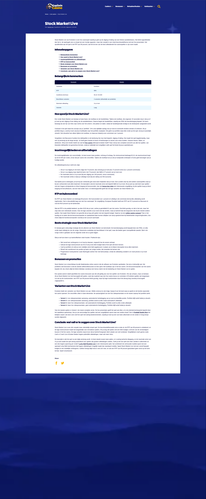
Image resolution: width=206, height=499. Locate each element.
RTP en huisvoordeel (68, 62)
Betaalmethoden (133, 6)
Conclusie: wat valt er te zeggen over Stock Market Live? (80, 71)
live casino (88, 143)
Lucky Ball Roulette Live (87, 344)
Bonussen (119, 6)
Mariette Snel (50, 27)
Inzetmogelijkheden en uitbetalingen (73, 59)
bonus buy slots (107, 186)
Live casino (53, 14)
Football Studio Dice (141, 312)
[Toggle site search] (159, 6)
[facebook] (58, 364)
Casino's (108, 6)
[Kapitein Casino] (54, 6)
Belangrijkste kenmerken (69, 55)
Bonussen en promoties (69, 66)
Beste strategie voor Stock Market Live (74, 64)
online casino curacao (133, 213)
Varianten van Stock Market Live (72, 68)
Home (46, 14)
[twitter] (64, 364)
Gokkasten (148, 6)
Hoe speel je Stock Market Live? (72, 57)
